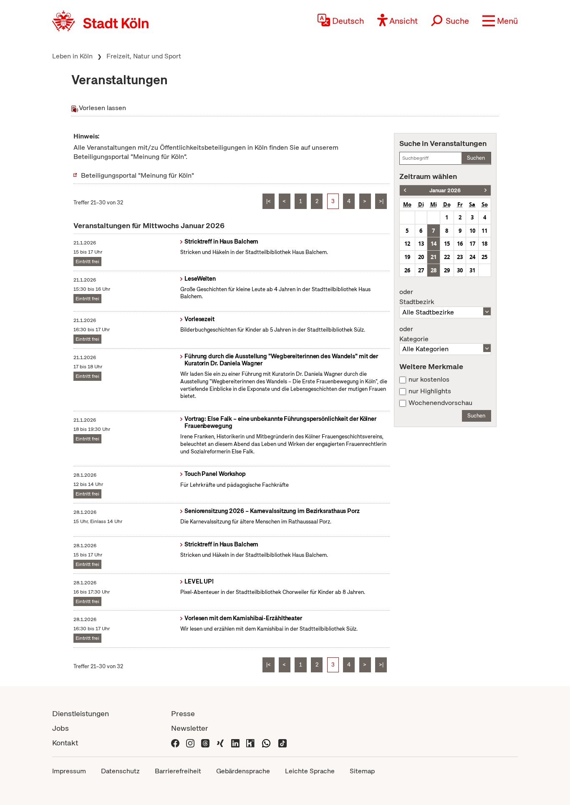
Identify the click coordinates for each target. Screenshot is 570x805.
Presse (183, 713)
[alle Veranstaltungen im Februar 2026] (485, 190)
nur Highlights (430, 391)
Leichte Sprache (310, 771)
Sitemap (362, 771)
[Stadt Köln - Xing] (220, 742)
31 (472, 270)
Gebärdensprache (243, 771)
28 (433, 270)
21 (433, 257)
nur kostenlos (429, 379)
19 (407, 257)
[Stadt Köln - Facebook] (175, 742)
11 (484, 230)
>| (381, 201)
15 (447, 243)
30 (460, 270)
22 (447, 257)
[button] (500, 20)
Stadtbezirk (416, 297)
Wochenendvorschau (440, 403)
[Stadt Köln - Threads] (205, 742)
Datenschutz (120, 771)
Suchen (476, 157)
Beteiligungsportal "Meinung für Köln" (137, 175)
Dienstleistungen (80, 713)
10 (472, 230)
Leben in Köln (72, 56)
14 (433, 243)
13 (421, 243)
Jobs (60, 728)
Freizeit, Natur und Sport (143, 56)
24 (472, 257)
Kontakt (65, 742)
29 (447, 270)
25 (484, 257)
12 (407, 243)
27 (421, 270)
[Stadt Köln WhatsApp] (266, 742)
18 (484, 243)
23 (460, 257)
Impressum (69, 771)
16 (460, 243)
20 (421, 257)
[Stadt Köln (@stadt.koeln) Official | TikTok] (282, 742)
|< (268, 201)
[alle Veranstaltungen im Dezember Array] (405, 190)
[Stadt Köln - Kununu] (250, 742)
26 (407, 270)
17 (472, 243)
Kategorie (414, 334)
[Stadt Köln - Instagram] (190, 742)
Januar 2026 (445, 190)
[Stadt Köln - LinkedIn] (235, 742)
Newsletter (189, 728)
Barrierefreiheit (178, 771)
